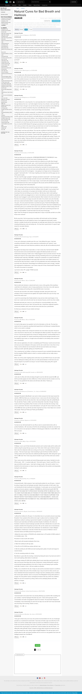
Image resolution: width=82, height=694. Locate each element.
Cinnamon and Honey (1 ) (6, 57)
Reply (17, 62)
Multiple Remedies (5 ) (5, 22)
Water (2, 125)
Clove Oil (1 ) (4, 59)
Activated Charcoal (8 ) (5, 19)
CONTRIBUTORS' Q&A (5, 132)
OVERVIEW (3, 12)
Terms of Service (50, 685)
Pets (20, 5)
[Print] (21, 18)
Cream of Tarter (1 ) (5, 65)
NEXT (37, 645)
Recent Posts (37, 5)
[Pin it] (17, 18)
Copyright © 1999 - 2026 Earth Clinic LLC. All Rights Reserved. (41, 687)
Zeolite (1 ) (3, 128)
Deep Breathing (4, 66)
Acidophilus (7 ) (4, 21)
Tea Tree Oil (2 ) (4, 120)
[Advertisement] (37, 664)
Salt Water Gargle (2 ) (5, 118)
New (26, 29)
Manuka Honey (4, 102)
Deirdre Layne (43, 18)
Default (21, 29)
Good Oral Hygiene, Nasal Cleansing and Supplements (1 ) (6, 78)
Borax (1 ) (3, 52)
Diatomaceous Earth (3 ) (6, 67)
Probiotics (3, 115)
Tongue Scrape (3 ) (5, 122)
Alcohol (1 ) (3, 32)
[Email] (20, 18)
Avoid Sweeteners (4, 46)
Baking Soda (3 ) (4, 47)
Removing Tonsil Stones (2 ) (6, 116)
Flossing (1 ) (3, 69)
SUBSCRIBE (73, 1)
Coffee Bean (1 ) (4, 60)
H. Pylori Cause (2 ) (5, 82)
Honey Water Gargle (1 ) (6, 83)
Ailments (14, 5)
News (30, 5)
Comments (56, 20)
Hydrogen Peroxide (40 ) (6, 18)
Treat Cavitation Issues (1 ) (6, 123)
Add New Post (20, 1)
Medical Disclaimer (43, 685)
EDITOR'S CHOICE (4, 14)
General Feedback (4, 72)
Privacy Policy (57, 685)
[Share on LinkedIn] (18, 18)
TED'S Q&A (3, 133)
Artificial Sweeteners (5, 43)
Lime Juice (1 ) (4, 98)
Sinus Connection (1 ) (5, 119)
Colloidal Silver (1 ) (5, 62)
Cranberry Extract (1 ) (5, 63)
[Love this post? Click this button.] (23, 583)
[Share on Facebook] (15, 18)
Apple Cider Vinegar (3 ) (6, 33)
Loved (31, 29)
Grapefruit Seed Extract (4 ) (6, 80)
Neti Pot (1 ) (3, 106)
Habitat (24, 5)
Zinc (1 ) (3, 129)
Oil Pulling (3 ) (4, 108)
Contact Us (44, 5)
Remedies (7, 5)
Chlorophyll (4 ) (4, 23)
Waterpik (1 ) (4, 126)
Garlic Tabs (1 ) (4, 70)
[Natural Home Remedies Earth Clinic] (6, 2)
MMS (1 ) (3, 103)
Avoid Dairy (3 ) (4, 44)
